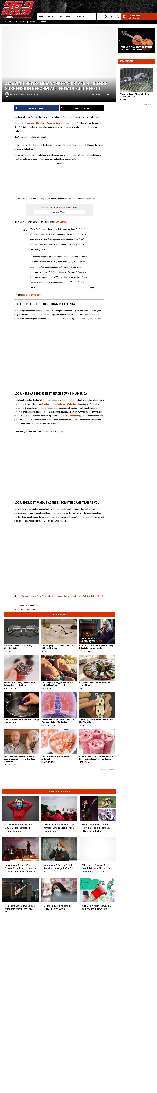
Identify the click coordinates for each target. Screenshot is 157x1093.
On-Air (50, 17)
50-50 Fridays (20, 22)
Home (41, 17)
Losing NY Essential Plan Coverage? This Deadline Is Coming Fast (136, 48)
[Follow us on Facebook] (112, 16)
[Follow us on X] (118, 16)
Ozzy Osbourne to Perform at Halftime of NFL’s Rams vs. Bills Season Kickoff (97, 827)
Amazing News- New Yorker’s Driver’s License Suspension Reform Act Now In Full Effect (62, 596)
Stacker (45, 404)
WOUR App (33, 22)
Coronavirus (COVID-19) (34, 606)
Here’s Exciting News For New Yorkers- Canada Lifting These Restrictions (59, 827)
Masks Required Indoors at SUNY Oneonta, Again (57, 907)
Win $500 (44, 22)
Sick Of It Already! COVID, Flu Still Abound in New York (96, 907)
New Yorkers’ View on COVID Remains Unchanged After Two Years (59, 868)
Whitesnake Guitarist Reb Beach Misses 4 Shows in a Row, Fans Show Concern (96, 868)
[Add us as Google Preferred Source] (106, 16)
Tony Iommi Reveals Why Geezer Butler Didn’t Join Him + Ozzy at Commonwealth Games (20, 868)
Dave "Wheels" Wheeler (17, 95)
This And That (30, 610)
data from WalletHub (67, 404)
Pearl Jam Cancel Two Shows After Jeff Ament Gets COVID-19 (20, 909)
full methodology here (75, 416)
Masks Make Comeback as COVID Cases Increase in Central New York (18, 827)
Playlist (69, 17)
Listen (59, 17)
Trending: (8, 22)
